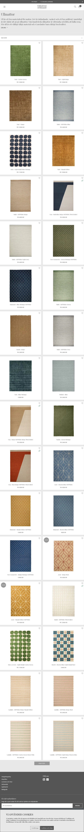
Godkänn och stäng (47, 828)
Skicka (77, 805)
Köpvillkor (4, 779)
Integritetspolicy (6, 776)
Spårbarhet (5, 787)
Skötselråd (5, 784)
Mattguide (4, 789)
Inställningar (35, 828)
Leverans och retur (7, 782)
